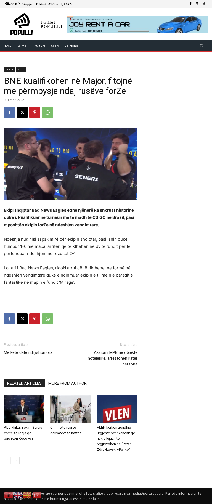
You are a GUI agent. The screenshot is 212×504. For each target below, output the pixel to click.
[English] (18, 495)
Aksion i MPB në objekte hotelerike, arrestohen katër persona (112, 358)
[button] (201, 46)
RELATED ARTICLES (24, 383)
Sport (21, 69)
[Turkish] (37, 495)
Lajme (9, 69)
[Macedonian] (27, 495)
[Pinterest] (34, 112)
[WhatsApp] (47, 112)
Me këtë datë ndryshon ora (28, 352)
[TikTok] (203, 4)
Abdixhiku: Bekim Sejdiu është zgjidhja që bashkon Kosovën (23, 433)
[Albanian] (9, 495)
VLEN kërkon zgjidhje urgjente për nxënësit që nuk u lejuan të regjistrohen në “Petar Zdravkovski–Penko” (116, 438)
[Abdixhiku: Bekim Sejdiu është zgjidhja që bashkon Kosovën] (24, 409)
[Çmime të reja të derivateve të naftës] (70, 409)
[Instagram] (197, 4)
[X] (22, 112)
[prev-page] (7, 460)
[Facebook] (190, 4)
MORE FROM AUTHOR (67, 383)
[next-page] (16, 460)
